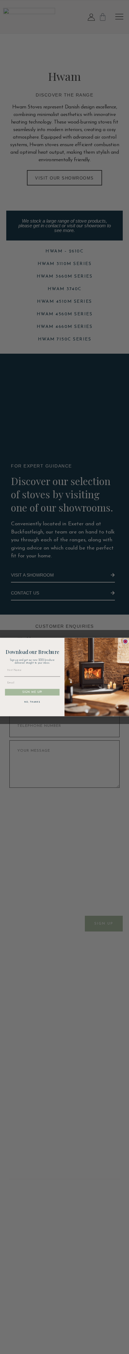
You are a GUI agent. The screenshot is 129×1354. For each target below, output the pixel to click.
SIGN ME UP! (32, 692)
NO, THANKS (32, 702)
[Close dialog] (125, 641)
